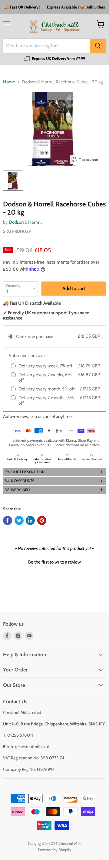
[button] (54, 472)
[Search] (98, 46)
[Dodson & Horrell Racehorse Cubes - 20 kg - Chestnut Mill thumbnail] (13, 180)
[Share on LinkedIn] (30, 520)
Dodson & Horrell (25, 222)
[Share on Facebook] (7, 520)
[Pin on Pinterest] (41, 520)
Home (9, 82)
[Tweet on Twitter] (19, 520)
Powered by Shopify (54, 849)
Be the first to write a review (54, 562)
